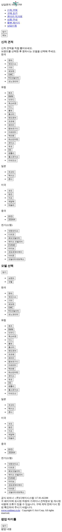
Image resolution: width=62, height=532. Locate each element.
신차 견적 (12, 10)
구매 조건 (12, 13)
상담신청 (12, 26)
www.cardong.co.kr (10, 510)
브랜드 (11, 278)
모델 (10, 282)
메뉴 (4, 35)
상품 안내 (12, 19)
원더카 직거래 (14, 16)
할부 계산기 (13, 22)
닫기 (4, 32)
